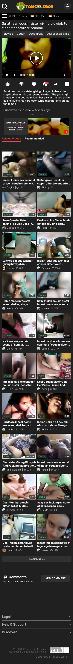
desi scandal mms (57, 33)
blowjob (8, 33)
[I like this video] (7, 84)
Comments (17, 577)
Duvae (27, 110)
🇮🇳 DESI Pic (38, 16)
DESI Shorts (19, 16)
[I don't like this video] (21, 84)
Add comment (55, 578)
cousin (21, 33)
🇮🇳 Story (53, 16)
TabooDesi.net (60, 656)
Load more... (37, 558)
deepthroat (36, 33)
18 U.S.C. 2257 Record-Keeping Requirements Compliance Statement (26, 650)
